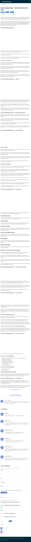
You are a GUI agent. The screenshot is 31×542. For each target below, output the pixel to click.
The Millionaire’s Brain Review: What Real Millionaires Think (12, 505)
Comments (8, 497)
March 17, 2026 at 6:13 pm (8, 421)
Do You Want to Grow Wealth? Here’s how (9, 516)
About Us (10, 538)
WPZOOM (5, 539)
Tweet (3, 12)
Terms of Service (21, 538)
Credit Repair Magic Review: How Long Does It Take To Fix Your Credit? (10, 502)
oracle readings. (16, 58)
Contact (12, 538)
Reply (13, 414)
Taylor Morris (3, 14)
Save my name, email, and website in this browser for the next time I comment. (12, 490)
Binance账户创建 (7, 438)
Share (8, 12)
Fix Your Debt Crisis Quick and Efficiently (9, 513)
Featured (2, 497)
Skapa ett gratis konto (8, 456)
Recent (5, 497)
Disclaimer (14, 538)
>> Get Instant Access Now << (15, 395)
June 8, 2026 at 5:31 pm (8, 457)
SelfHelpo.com (6, 1)
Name (1, 478)
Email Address (3, 482)
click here (9, 161)
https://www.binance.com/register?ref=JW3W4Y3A (12, 433)
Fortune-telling (8, 316)
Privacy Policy (17, 538)
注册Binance (7, 413)
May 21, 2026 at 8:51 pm (8, 447)
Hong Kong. (23, 387)
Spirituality (13, 14)
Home (1, 4)
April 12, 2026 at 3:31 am (8, 439)
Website (2, 486)
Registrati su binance (8, 446)
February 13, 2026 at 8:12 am (8, 414)
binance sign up (7, 420)
